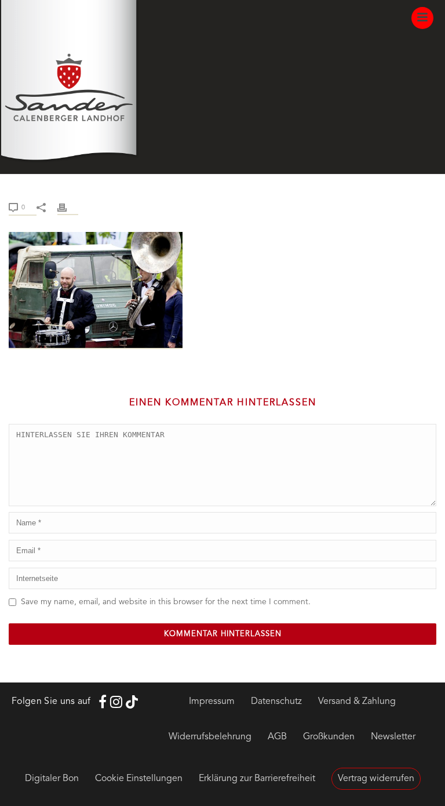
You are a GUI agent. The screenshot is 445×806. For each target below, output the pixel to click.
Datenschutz (276, 701)
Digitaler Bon (52, 778)
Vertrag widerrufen (376, 778)
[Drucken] (67, 207)
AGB (277, 737)
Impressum (212, 701)
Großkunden (329, 737)
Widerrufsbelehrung (210, 737)
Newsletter (393, 737)
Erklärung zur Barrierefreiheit (257, 778)
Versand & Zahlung (357, 701)
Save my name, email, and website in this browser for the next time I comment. (166, 602)
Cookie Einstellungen (139, 778)
